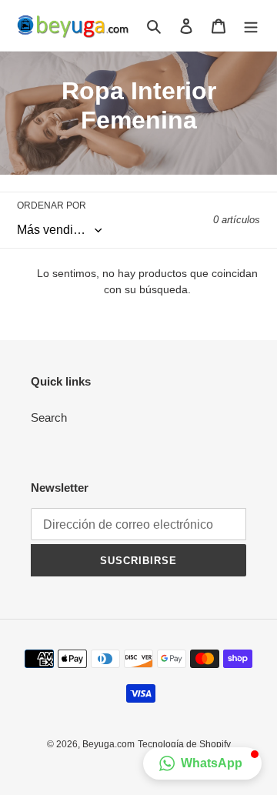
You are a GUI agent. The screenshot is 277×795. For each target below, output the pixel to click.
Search (49, 417)
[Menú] (251, 25)
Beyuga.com (108, 744)
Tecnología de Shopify (184, 744)
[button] (202, 763)
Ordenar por (51, 205)
